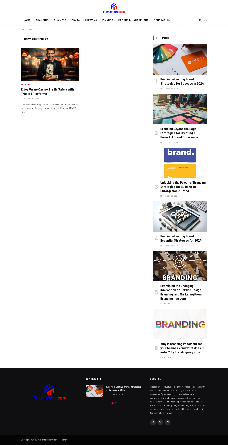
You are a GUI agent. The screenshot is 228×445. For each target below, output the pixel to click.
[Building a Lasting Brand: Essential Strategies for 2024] (180, 216)
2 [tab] (115, 403)
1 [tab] (112, 403)
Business (60, 20)
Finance (107, 20)
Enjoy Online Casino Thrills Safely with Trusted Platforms (47, 91)
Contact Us (162, 20)
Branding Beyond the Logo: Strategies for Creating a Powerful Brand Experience (179, 133)
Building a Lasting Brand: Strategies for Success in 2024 (182, 81)
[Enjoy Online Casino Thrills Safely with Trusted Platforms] (50, 64)
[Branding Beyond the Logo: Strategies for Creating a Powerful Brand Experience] (180, 109)
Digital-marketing (84, 20)
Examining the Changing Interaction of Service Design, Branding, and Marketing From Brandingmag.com (181, 292)
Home (27, 20)
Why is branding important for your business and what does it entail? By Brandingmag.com (182, 348)
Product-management (133, 20)
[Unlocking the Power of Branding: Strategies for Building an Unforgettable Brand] (180, 163)
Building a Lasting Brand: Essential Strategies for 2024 (181, 238)
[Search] (200, 20)
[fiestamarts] (114, 8)
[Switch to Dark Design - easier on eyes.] (205, 20)
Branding (42, 20)
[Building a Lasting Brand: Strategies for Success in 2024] (180, 59)
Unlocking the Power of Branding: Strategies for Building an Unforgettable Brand (183, 187)
